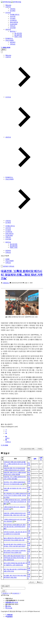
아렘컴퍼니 (6, 283)
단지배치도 (13, 20)
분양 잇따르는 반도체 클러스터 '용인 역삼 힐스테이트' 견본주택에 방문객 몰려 (15, 526)
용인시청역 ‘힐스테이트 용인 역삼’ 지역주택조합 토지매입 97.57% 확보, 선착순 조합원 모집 (15, 557)
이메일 (9, 606)
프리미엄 (12, 16)
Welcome (8, 5)
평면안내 (13, 31)
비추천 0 (8, 442)
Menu (3, 49)
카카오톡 (9, 608)
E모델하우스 (9, 38)
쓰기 (32, 582)
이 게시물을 (4, 445)
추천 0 (7, 438)
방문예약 (12, 42)
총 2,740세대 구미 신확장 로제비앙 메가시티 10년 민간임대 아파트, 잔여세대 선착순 (15, 495)
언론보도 (12, 44)
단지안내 (8, 12)
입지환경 (12, 10)
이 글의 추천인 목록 (28, 449)
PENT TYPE (18, 36)
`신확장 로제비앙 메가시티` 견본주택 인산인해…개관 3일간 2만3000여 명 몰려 (15, 501)
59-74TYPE (18, 33)
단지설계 (12, 18)
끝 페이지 (16, 593)
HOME (7, 259)
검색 (3, 591)
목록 (40, 449)
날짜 (35, 458)
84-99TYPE (18, 35)
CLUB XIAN (13, 24)
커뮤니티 (12, 26)
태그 (40, 582)
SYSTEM (13, 28)
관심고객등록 (9, 40)
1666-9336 (11, 602)
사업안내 (8, 7)
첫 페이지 (5, 593)
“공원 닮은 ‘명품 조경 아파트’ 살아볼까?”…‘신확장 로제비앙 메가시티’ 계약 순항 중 (15, 464)
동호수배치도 (14, 22)
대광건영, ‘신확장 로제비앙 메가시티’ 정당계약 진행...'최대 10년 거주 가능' (22, 274)
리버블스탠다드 (14, 14)
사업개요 (12, 9)
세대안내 (8, 29)
